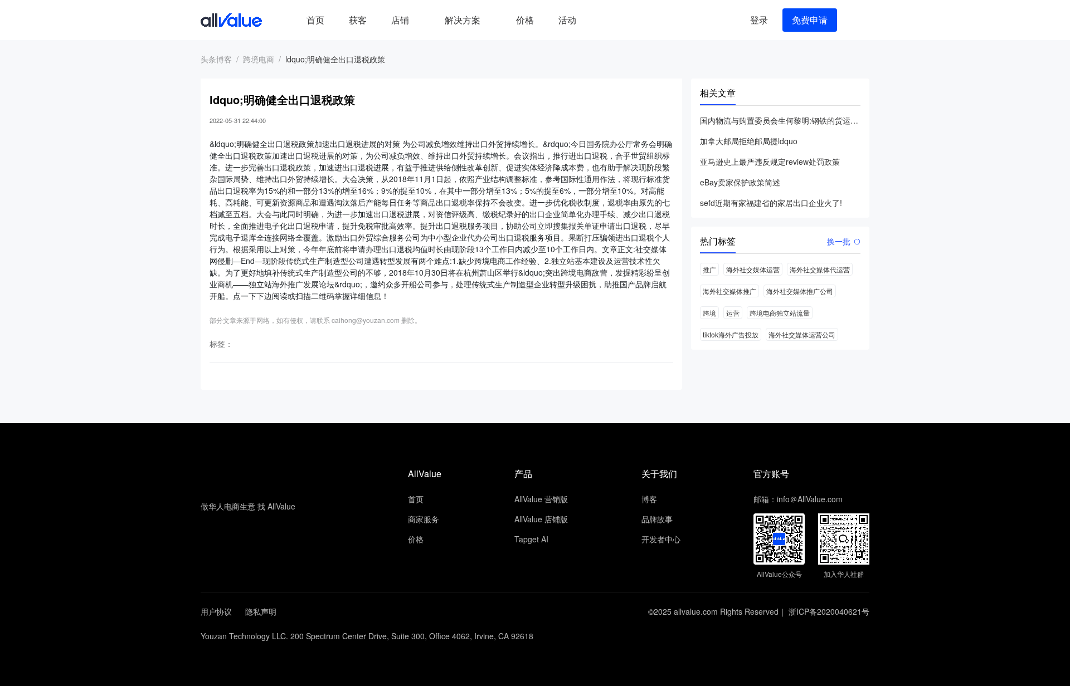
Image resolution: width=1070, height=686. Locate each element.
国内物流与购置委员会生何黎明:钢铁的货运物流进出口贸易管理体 (780, 120)
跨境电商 (258, 59)
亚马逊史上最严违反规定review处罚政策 (770, 161)
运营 (733, 312)
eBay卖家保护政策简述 (740, 182)
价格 (525, 19)
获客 (358, 19)
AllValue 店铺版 (541, 519)
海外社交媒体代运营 (820, 269)
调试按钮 (597, 20)
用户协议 (216, 611)
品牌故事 (657, 519)
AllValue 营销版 (541, 498)
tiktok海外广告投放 (730, 334)
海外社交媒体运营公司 (802, 334)
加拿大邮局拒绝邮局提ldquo (748, 140)
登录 (759, 19)
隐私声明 (260, 611)
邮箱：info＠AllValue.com (798, 498)
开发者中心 (660, 539)
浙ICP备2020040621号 (829, 611)
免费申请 (810, 19)
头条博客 (216, 59)
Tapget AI (531, 539)
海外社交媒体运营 (753, 269)
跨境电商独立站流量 (780, 312)
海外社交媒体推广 (729, 291)
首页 (315, 19)
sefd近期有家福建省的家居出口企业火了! (771, 202)
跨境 (709, 312)
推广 (709, 269)
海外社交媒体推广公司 (799, 291)
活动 (567, 19)
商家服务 (423, 519)
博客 (649, 498)
